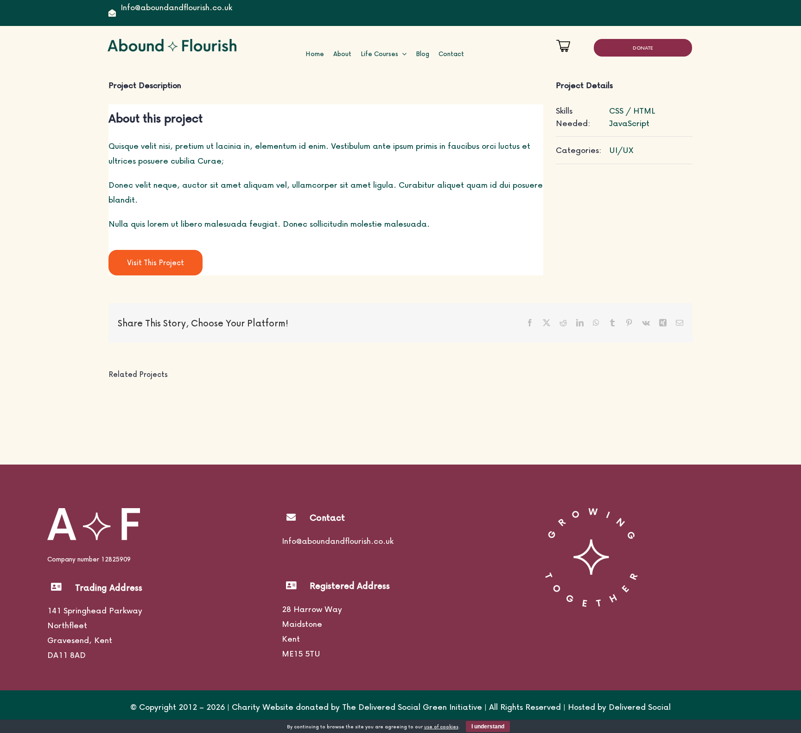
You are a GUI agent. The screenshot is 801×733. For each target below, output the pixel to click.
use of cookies (441, 726)
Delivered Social (640, 707)
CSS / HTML (632, 110)
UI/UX (621, 150)
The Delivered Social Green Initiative (412, 707)
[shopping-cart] (563, 43)
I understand (487, 726)
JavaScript (629, 123)
